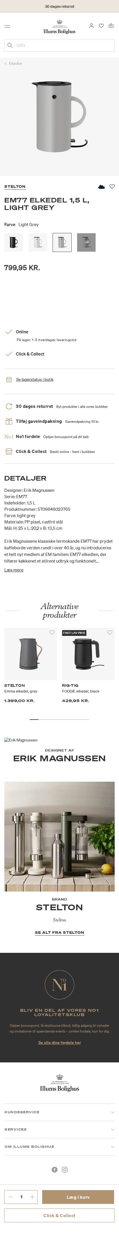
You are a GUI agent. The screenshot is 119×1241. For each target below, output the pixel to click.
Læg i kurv (78, 1197)
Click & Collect (59, 1215)
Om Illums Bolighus (29, 1146)
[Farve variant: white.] (38, 242)
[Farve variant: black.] (13, 242)
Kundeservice (22, 1112)
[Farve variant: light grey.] (62, 242)
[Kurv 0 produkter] (111, 25)
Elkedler (15, 63)
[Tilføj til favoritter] (52, 632)
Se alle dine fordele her (59, 1042)
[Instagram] (65, 1170)
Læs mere (13, 570)
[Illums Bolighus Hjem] (59, 26)
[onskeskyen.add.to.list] (101, 187)
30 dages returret (59, 6)
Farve (21, 224)
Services (16, 1129)
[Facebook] (54, 1170)
